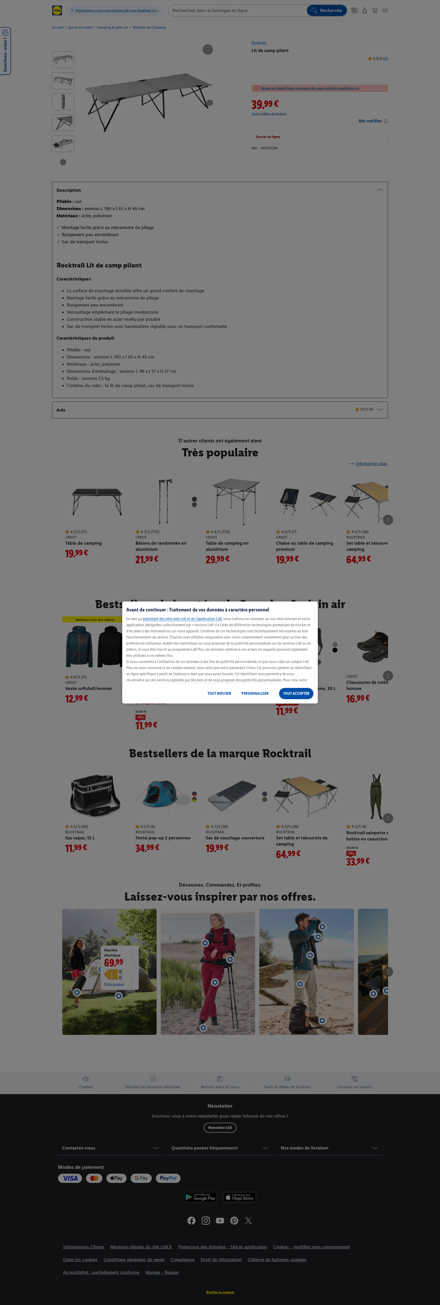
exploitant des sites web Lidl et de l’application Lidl (182, 618)
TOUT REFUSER (219, 693)
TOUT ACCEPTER (296, 693)
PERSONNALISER (255, 693)
